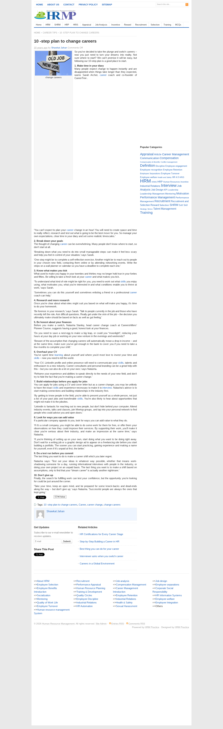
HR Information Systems (168, 595)
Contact (68, 4)
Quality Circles (84, 595)
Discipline (160, 166)
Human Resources (171, 182)
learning (59, 354)
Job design (161, 581)
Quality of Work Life (47, 602)
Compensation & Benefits (150, 162)
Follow (62, 497)
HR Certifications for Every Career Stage (101, 534)
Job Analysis (101, 24)
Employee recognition (151, 169)
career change (95, 504)
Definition (147, 165)
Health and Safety (165, 177)
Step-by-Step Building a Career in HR (99, 541)
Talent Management (164, 208)
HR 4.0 (175, 177)
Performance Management (157, 197)
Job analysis (122, 581)
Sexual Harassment (126, 606)
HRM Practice (152, 627)
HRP (67, 24)
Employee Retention (172, 170)
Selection (155, 24)
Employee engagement (176, 166)
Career (82, 504)
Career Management (175, 154)
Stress (150, 209)
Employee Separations (150, 173)
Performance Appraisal (88, 584)
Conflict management (169, 162)
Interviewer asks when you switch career (101, 556)
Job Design (157, 189)
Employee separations (167, 584)
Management (158, 193)
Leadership (173, 190)
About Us (53, 4)
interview (107, 387)
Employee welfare (148, 177)
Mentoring (170, 193)
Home (39, 4)
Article (157, 154)
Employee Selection (47, 584)
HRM (48, 24)
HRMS (154, 182)
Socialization (43, 595)
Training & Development (89, 591)
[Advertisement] (151, 15)
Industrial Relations (150, 186)
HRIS (75, 24)
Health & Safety (124, 602)
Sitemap (107, 4)
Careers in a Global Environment (97, 563)
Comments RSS (136, 623)
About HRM (43, 581)
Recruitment (141, 24)
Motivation (182, 193)
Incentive (115, 24)
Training (167, 24)
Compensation (169, 158)
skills (123, 281)
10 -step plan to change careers (60, 504)
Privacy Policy (88, 4)
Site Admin (101, 623)
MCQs (178, 24)
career (103, 75)
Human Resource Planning (90, 588)
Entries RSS (117, 623)
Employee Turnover (170, 173)
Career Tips (50, 32)
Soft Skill (183, 205)
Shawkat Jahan (59, 47)
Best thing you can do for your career (99, 548)
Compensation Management (131, 584)
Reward (127, 24)
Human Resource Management (58, 623)
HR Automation (84, 606)
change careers (112, 504)
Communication (149, 158)
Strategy (143, 209)
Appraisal (86, 24)
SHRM (57, 24)
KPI (165, 190)
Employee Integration (166, 602)
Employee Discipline (87, 599)
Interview (168, 185)
